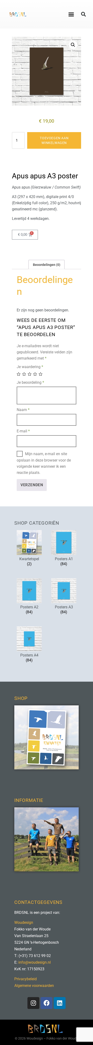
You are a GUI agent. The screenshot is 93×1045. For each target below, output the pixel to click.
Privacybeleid (25, 979)
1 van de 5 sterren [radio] (19, 374)
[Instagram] (33, 1003)
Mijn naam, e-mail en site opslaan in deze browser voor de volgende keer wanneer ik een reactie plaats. (44, 463)
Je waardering (30, 367)
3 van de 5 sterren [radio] (30, 374)
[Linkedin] (60, 1003)
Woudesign (23, 922)
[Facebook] (46, 1003)
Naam (23, 409)
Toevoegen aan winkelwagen (54, 140)
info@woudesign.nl (34, 962)
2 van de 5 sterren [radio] (24, 374)
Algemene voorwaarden (34, 985)
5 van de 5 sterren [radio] (41, 374)
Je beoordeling (30, 382)
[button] (71, 14)
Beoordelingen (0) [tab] (46, 265)
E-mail (23, 431)
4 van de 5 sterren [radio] (35, 374)
